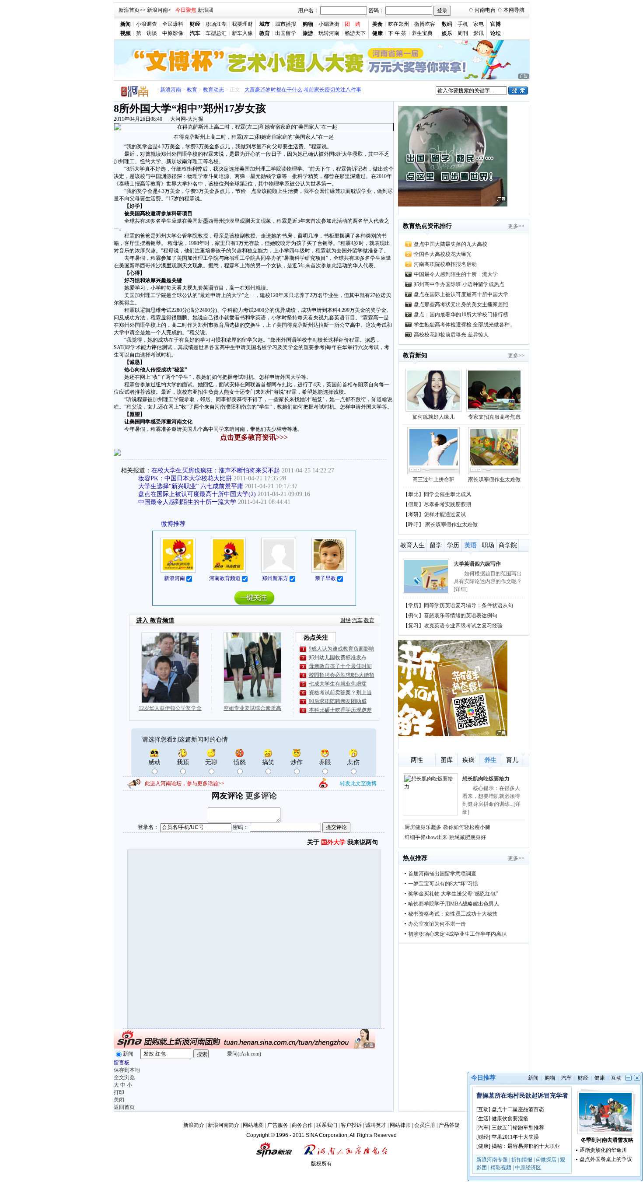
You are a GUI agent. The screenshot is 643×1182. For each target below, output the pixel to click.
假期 (413, 504)
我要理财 (242, 24)
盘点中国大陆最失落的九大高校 (450, 244)
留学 (436, 545)
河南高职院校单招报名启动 (445, 264)
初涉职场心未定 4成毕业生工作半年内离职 (457, 934)
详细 (460, 589)
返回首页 (124, 1107)
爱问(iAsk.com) (244, 1054)
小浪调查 (146, 24)
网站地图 (253, 1125)
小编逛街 (328, 24)
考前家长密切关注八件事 (321, 90)
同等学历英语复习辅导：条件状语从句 (468, 605)
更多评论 (261, 795)
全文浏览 (124, 1077)
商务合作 (302, 1125)
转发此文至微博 (358, 783)
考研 (413, 514)
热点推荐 (415, 858)
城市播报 (285, 24)
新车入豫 (242, 33)
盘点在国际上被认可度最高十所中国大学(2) (197, 494)
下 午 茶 (397, 33)
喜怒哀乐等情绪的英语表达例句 (460, 615)
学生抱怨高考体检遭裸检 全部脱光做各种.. (463, 325)
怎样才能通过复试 (445, 514)
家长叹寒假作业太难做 (494, 479)
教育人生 (412, 545)
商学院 (508, 545)
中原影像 (172, 33)
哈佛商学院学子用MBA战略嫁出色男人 (453, 904)
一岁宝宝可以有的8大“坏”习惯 (443, 884)
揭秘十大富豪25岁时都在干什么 (254, 90)
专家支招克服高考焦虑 (494, 417)
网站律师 (400, 1125)
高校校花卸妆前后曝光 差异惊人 (451, 335)
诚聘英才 (375, 1125)
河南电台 (485, 10)
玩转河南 (328, 33)
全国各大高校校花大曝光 (443, 254)
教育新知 (415, 355)
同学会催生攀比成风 (447, 494)
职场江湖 (216, 24)
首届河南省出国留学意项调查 (442, 874)
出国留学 (285, 33)
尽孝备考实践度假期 (447, 504)
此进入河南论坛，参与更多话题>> (184, 783)
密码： (376, 10)
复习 (413, 625)
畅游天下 (355, 33)
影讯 (478, 33)
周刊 (463, 33)
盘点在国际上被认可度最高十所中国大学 (461, 294)
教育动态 (213, 90)
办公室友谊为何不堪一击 (437, 924)
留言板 (121, 1063)
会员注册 (424, 1125)
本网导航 (513, 10)
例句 (413, 615)
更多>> (516, 226)
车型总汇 (216, 33)
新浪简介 (193, 1125)
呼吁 (413, 524)
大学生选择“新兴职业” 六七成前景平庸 (190, 486)
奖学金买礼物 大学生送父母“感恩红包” (453, 894)
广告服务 (277, 1125)
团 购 (352, 24)
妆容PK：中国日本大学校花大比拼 (185, 478)
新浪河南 (157, 10)
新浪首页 (129, 10)
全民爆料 (172, 24)
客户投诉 (351, 1125)
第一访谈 (146, 33)
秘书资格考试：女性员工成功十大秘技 (452, 914)
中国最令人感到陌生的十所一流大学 (187, 502)
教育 (192, 90)
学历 (453, 545)
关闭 (119, 1100)
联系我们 (326, 1125)
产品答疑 (449, 1125)
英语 (471, 545)
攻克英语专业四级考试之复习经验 (463, 625)
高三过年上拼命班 (433, 479)
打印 (119, 1092)
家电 (478, 24)
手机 (463, 24)
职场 (488, 545)
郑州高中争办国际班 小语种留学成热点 (459, 284)
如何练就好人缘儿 (433, 417)
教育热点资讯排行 (427, 226)
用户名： (308, 10)
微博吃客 (424, 24)
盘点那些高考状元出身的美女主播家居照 (461, 304)
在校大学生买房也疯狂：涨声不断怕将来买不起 (215, 470)
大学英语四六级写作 (477, 564)
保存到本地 (127, 1070)
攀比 (413, 494)
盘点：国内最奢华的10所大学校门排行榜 (461, 314)
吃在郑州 (398, 24)
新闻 (128, 1054)
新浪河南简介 (223, 1125)
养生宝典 (422, 33)
